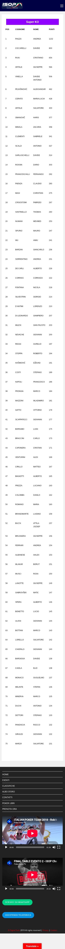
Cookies (53, 930)
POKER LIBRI (8, 803)
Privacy (45, 930)
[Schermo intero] (58, 847)
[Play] (6, 847)
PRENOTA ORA (9, 808)
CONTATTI (7, 797)
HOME (5, 774)
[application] (32, 833)
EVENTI (5, 780)
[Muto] (53, 847)
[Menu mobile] (61, 5)
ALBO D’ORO (8, 791)
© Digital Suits (14, 930)
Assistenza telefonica (18, 915)
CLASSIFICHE (8, 785)
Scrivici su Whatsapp (17, 902)
